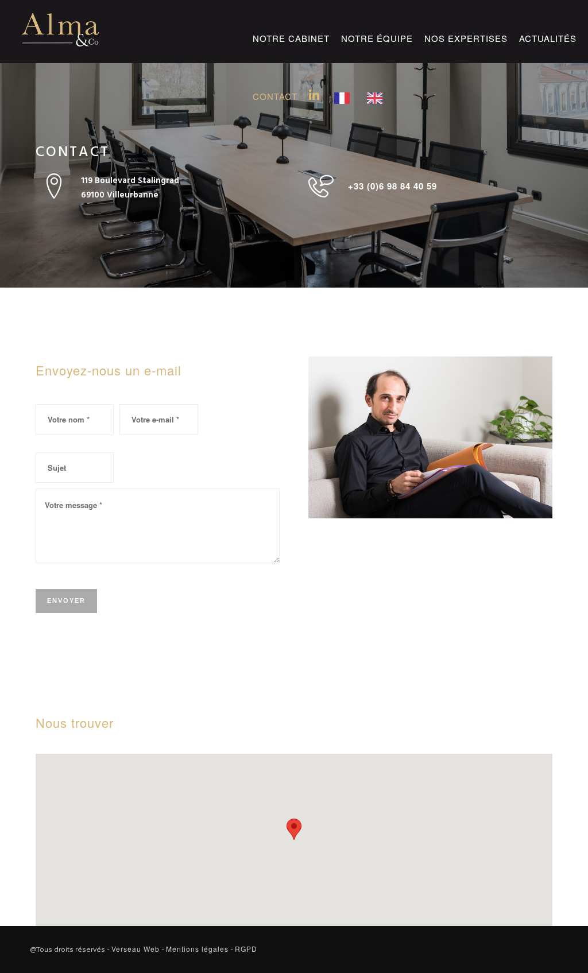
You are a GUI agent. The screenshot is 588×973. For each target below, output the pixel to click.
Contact (275, 96)
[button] (294, 829)
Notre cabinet (291, 38)
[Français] (344, 89)
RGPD (246, 948)
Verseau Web (135, 948)
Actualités (548, 38)
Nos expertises (466, 38)
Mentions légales (197, 948)
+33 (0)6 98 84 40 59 (392, 186)
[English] (377, 89)
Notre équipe (377, 38)
